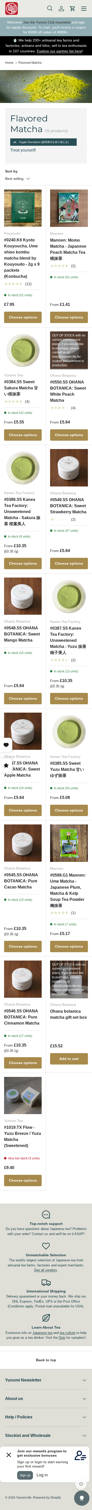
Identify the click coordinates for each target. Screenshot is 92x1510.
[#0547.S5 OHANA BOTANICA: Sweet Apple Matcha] (23, 731)
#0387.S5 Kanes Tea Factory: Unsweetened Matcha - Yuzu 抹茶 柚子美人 (68, 640)
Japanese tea (42, 1333)
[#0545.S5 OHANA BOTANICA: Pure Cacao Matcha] (23, 843)
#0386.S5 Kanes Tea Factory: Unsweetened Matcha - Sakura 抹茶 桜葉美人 (22, 511)
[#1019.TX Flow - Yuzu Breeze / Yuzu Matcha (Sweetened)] (23, 1095)
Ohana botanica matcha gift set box (68, 1014)
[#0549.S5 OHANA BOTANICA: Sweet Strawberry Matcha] (69, 467)
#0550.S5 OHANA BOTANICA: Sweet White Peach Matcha (68, 391)
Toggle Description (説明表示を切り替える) (43, 142)
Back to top (46, 1360)
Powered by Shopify (47, 1497)
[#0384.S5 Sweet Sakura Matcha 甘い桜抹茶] (23, 350)
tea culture (67, 1333)
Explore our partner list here (59, 51)
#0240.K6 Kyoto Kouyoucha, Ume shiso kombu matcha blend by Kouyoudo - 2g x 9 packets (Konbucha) (22, 258)
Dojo (62, 1337)
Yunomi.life (23, 1497)
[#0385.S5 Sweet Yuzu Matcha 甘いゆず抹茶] (69, 731)
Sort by (11, 171)
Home (9, 63)
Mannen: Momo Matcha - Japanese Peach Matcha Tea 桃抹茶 (68, 249)
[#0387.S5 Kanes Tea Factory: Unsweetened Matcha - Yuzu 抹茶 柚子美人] (69, 596)
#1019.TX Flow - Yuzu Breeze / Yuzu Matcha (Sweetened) (22, 1136)
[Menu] (83, 8)
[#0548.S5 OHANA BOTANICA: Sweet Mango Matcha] (23, 596)
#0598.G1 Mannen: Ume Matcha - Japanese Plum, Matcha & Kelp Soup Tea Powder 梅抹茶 (68, 890)
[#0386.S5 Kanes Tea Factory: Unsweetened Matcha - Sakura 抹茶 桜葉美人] (23, 467)
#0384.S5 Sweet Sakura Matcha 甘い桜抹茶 (21, 388)
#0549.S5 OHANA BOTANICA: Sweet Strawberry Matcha (68, 506)
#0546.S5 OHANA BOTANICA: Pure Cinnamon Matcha (21, 1017)
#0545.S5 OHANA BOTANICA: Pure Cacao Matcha (21, 881)
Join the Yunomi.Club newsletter (47, 22)
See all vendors (45, 1270)
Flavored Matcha (30, 63)
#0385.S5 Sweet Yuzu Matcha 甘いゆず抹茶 (67, 769)
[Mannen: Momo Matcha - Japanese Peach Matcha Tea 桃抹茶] (69, 208)
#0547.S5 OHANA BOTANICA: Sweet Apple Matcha (22, 769)
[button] (72, 8)
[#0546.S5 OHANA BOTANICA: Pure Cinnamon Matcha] (23, 979)
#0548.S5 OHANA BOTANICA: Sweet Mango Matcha (22, 634)
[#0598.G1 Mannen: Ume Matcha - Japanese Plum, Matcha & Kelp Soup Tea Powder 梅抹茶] (69, 843)
